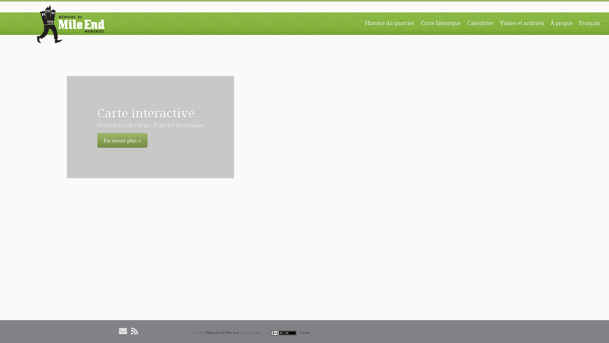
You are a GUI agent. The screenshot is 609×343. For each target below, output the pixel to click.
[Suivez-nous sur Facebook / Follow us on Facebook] (157, 331)
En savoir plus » (122, 140)
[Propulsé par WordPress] (263, 333)
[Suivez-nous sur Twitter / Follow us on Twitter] (147, 331)
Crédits (305, 332)
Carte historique (441, 23)
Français (590, 23)
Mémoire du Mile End (222, 332)
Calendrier (480, 23)
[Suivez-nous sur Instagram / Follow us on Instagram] (167, 331)
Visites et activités (522, 23)
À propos (561, 23)
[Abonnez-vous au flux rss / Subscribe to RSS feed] (136, 331)
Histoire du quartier (390, 23)
